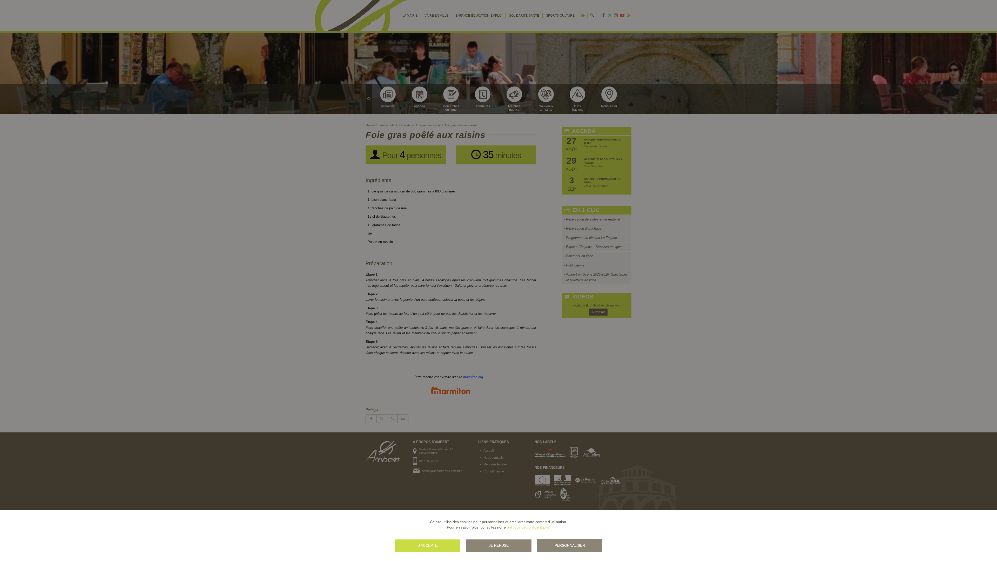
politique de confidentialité (528, 527)
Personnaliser (570, 545)
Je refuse (499, 545)
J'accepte (427, 545)
